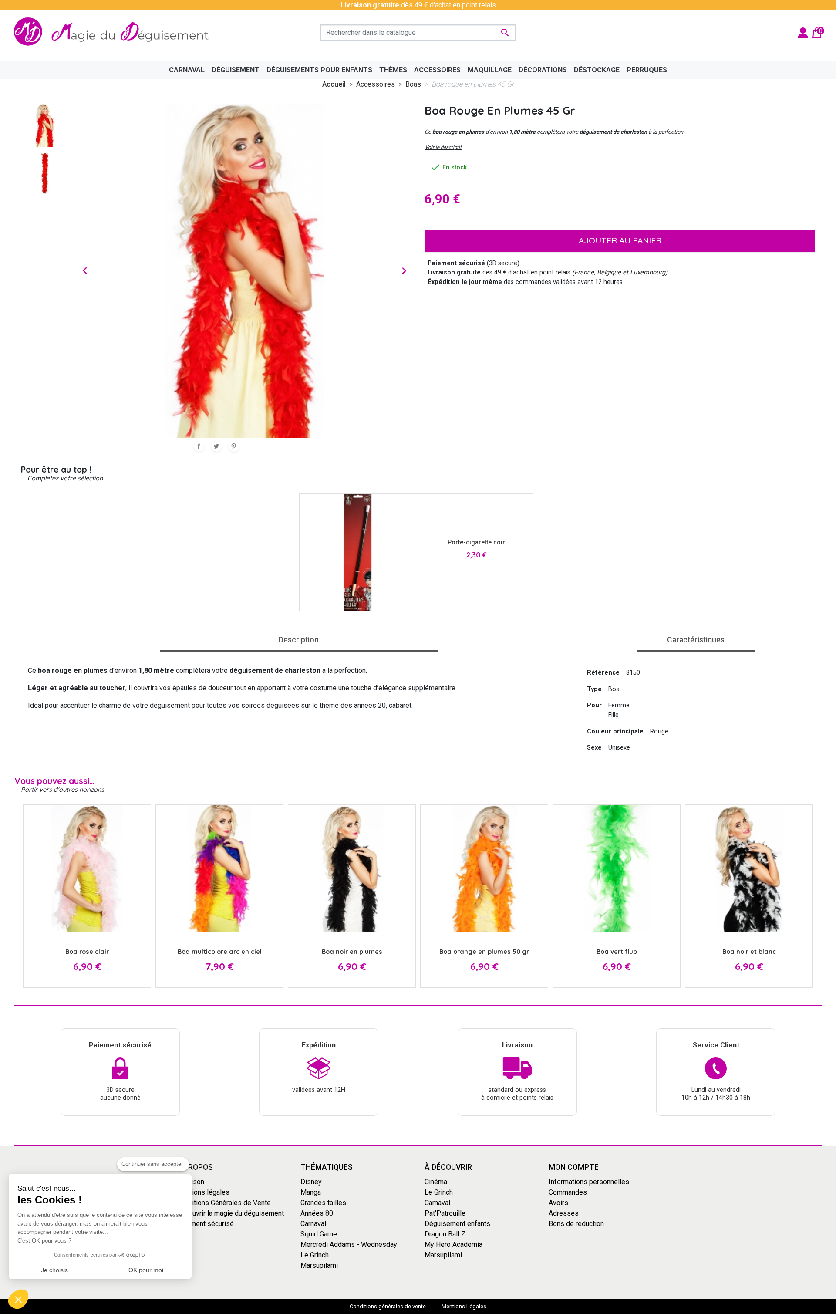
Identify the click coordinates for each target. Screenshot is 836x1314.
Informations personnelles (589, 1182)
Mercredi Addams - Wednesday (348, 1244)
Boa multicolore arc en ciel (220, 952)
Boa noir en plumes (352, 952)
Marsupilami (319, 1265)
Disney (311, 1182)
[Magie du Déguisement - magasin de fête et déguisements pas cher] (115, 32)
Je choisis (54, 1270)
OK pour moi (145, 1270)
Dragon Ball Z (445, 1234)
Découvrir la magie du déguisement (230, 1213)
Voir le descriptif (443, 147)
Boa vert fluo (617, 952)
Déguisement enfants (457, 1223)
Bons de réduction (576, 1223)
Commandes (568, 1192)
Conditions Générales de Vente (223, 1203)
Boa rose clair (87, 952)
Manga (310, 1192)
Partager (199, 446)
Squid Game (318, 1234)
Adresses (564, 1213)
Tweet (216, 446)
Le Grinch (314, 1255)
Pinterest (234, 446)
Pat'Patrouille (445, 1213)
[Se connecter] (803, 32)
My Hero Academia (453, 1244)
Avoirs (558, 1203)
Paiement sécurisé (205, 1223)
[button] (18, 1299)
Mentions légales (202, 1192)
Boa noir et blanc (749, 952)
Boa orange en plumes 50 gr (484, 952)
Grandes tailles (323, 1203)
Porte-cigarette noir (476, 542)
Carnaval (313, 1223)
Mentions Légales (464, 1306)
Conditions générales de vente (388, 1306)
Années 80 (316, 1213)
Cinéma (436, 1182)
